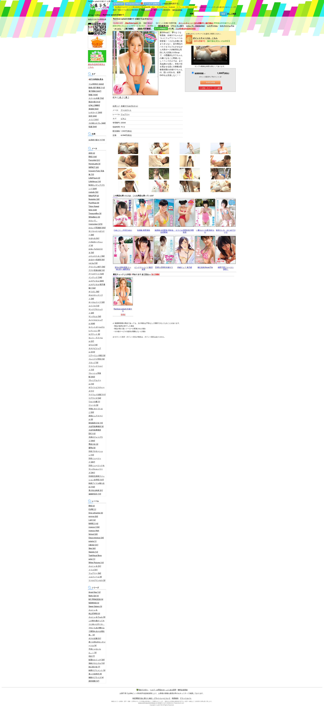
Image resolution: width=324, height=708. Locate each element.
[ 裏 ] (126, 97)
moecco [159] (94, 527)
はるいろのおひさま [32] (96, 251)
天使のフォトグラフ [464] (96, 439)
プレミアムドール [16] (95, 382)
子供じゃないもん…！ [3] (95, 651)
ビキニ (98, 14)
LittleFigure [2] (94, 178)
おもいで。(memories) (195, 25)
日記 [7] (92, 656)
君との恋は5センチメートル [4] (97, 644)
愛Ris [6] (92, 447)
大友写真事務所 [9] (96, 426)
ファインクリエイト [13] (96, 368)
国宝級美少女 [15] (96, 423)
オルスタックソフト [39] (96, 297)
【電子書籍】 (129, 28)
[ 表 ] (120, 97)
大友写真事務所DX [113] (95, 432)
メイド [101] (93, 119)
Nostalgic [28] (94, 199)
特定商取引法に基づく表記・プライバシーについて (151, 698)
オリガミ (118, 28)
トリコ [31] (93, 569)
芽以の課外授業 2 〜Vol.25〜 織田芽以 (123, 268)
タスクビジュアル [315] (95, 350)
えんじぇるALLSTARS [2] (94, 612)
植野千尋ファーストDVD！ (226, 268)
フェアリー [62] (95, 573)
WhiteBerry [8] (94, 217)
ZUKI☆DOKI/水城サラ (164, 267)
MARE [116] (93, 523)
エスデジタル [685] (96, 281)
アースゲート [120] (96, 273)
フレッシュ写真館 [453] (95, 375)
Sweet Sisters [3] (95, 606)
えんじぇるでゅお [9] (97, 617)
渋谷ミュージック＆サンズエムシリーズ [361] (97, 469)
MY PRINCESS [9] (96, 599)
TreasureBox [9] (95, 213)
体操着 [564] (93, 108)
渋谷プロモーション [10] (96, 453)
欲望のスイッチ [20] (97, 659)
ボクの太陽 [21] (95, 638)
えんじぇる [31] (95, 566)
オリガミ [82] (94, 291)
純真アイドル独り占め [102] (97, 485)
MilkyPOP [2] (94, 195)
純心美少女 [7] (94, 666)
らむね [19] (93, 263)
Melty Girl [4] (94, 595)
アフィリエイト (185, 698)
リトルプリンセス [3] (97, 580)
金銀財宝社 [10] (95, 493)
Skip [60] (92, 548)
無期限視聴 (200, 73)
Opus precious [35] (96, 537)
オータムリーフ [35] (97, 302)
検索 (192, 13)
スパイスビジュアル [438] (96, 322)
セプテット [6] (94, 334)
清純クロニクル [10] (97, 663)
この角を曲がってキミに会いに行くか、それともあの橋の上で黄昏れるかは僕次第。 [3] (97, 627)
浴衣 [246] (93, 116)
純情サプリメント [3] (97, 670)
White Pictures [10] (96, 562)
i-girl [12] (92, 520)
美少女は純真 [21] (96, 490)
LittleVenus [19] (95, 181)
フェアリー (125, 114)
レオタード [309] (95, 112)
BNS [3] (92, 505)
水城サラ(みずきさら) (129, 106)
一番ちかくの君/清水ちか (205, 231)
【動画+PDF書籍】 (144, 28)
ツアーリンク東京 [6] (97, 355)
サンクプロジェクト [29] (96, 311)
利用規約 (175, 698)
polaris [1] (92, 541)
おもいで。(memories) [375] (95, 222)
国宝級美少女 (163, 25)
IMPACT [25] (94, 167)
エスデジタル (212, 25)
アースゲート (126, 110)
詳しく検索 (231, 13)
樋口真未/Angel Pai (205, 267)
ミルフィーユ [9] (95, 576)
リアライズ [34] (95, 398)
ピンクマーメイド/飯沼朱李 (143, 268)
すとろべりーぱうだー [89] (97, 233)
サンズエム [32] (95, 316)
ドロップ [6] (93, 362)
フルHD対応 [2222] (96, 84)
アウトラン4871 (177, 25)
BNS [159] (93, 156)
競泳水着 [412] (94, 101)
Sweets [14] (93, 552)
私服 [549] (93, 126)
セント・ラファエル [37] (96, 339)
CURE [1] (92, 509)
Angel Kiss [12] (94, 592)
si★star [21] (93, 544)
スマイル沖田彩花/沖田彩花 (185, 231)
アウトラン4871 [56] (97, 266)
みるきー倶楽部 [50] (97, 259)
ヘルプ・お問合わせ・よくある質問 (163, 689)
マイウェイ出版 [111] (97, 394)
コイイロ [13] (94, 305)
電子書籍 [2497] (95, 91)
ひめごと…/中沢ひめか (123, 230)
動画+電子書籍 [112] (97, 87)
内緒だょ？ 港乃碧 (184, 267)
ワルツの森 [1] (94, 401)
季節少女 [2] (93, 444)
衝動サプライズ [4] (96, 677)
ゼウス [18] (93, 344)
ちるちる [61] (94, 238)
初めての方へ (147, 10)
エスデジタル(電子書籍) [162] (97, 286)
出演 (116, 106)
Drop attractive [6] (96, 513)
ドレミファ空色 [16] (97, 359)
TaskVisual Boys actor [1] (95, 557)
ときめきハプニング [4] (96, 243)
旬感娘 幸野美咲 (143, 230)
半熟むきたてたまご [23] (96, 410)
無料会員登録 (177, 10)
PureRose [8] (94, 202)
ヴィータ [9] (93, 405)
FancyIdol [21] (94, 160)
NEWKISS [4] (94, 603)
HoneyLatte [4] (94, 163)
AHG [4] (92, 153)
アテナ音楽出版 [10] (97, 270)
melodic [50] (93, 192)
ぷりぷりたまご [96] (97, 256)
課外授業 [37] (94, 681)
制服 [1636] (93, 94)
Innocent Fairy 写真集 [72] (96, 172)
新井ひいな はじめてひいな (226, 231)
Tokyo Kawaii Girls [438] (94, 208)
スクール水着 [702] (96, 98)
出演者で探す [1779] (97, 139)
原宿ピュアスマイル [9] (96, 417)
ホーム (90, 14)
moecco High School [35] (94, 532)
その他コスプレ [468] (97, 123)
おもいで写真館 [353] (97, 227)
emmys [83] (93, 516)
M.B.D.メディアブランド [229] (97, 187)
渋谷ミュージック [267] (95, 460)
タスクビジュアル (227, 25)
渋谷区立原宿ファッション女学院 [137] (97, 478)
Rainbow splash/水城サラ (123, 310)
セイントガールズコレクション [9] (97, 329)
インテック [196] (95, 277)
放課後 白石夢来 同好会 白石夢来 (165, 231)
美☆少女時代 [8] (95, 674)
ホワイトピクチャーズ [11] (97, 389)
